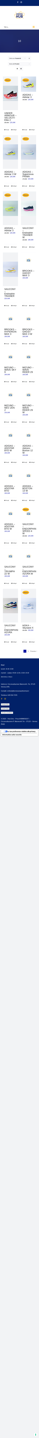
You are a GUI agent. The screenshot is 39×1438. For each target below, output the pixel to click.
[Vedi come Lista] (21, 69)
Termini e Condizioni (7, 712)
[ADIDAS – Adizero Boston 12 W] (28, 435)
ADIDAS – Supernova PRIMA (27, 174)
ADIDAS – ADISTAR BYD (9, 488)
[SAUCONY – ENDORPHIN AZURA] (10, 605)
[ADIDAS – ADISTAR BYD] (10, 475)
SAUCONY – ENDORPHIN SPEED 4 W (29, 529)
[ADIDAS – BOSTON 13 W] (28, 475)
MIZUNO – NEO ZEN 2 (9, 407)
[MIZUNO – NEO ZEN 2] (10, 394)
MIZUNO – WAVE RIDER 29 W (28, 409)
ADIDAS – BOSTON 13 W (27, 488)
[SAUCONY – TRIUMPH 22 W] (10, 556)
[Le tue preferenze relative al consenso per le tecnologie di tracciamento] (35, 1434)
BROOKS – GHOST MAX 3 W (28, 331)
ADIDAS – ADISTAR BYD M (9, 448)
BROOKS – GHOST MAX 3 (28, 273)
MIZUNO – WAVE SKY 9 (10, 369)
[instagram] (5, 699)
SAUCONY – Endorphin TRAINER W (28, 233)
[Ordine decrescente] (29, 58)
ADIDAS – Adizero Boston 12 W (27, 449)
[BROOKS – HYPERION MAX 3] (10, 318)
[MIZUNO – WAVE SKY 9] (10, 356)
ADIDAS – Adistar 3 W (10, 173)
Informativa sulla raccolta (11, 735)
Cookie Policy (5, 708)
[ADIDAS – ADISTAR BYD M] (10, 435)
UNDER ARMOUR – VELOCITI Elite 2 (10, 116)
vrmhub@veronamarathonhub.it (18, 691)
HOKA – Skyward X (27, 626)
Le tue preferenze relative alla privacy (21, 731)
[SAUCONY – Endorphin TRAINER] (10, 269)
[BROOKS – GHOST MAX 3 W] (28, 318)
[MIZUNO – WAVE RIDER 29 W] (28, 394)
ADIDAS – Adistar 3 (27, 96)
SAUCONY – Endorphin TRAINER (10, 292)
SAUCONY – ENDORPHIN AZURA (11, 629)
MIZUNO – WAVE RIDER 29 (28, 369)
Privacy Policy (5, 704)
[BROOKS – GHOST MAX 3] (28, 260)
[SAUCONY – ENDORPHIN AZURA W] (28, 556)
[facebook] (1, 699)
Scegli (7, 129)
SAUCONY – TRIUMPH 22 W (10, 570)
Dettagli (14, 129)
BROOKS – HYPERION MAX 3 (10, 331)
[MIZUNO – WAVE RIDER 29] (28, 356)
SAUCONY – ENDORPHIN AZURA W (29, 570)
